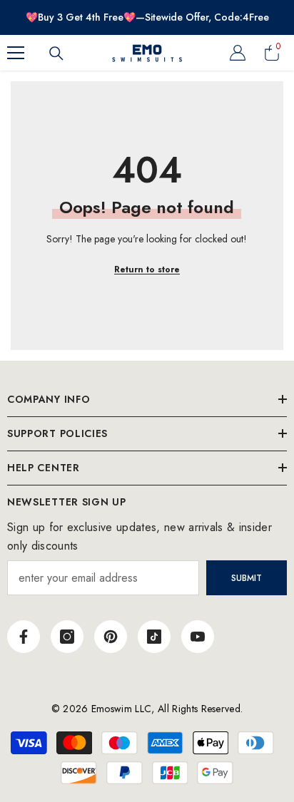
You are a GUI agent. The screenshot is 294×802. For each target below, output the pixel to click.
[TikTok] (154, 636)
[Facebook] (23, 636)
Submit (246, 578)
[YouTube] (197, 636)
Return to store (147, 269)
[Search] (56, 53)
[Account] (237, 53)
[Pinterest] (110, 636)
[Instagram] (67, 636)
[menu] (15, 52)
